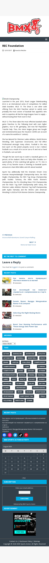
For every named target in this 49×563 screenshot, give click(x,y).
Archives (5, 341)
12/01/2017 (8, 50)
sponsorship (8, 392)
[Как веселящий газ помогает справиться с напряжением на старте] (6, 294)
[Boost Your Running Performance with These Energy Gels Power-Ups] (6, 329)
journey (42, 379)
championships (9, 367)
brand (5, 362)
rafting (42, 383)
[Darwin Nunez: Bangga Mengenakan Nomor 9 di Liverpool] (6, 306)
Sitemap (37, 541)
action (6, 354)
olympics (20, 383)
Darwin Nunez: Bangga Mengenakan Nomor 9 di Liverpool (30, 302)
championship (39, 362)
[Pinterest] (26, 435)
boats (42, 358)
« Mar (24, 478)
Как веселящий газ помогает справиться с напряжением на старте (30, 291)
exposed (31, 371)
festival (22, 375)
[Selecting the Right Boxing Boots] (6, 317)
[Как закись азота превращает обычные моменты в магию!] (6, 283)
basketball (32, 358)
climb (26, 367)
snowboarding (39, 388)
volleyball (7, 400)
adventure (30, 354)
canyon (15, 362)
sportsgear (40, 392)
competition (8, 371)
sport (20, 392)
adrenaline (17, 354)
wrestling (19, 400)
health (22, 379)
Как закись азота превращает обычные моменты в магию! (30, 279)
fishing (31, 375)
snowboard (21, 388)
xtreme (29, 400)
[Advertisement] (24, 8)
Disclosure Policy (25, 541)
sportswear (8, 396)
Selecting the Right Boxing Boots (26, 313)
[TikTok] (21, 435)
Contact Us (13, 541)
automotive (8, 358)
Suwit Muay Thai (26, 396)
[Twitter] (15, 435)
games (5, 379)
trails (42, 396)
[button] (45, 39)
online (31, 383)
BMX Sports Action (29, 504)
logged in (15, 267)
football (41, 375)
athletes (41, 354)
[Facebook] (4, 435)
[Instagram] (10, 435)
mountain (7, 383)
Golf (14, 379)
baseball (20, 358)
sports (29, 392)
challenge (26, 362)
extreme (42, 371)
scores (6, 388)
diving (20, 371)
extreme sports (9, 375)
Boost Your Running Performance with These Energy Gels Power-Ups (30, 325)
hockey (32, 379)
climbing (41, 367)
